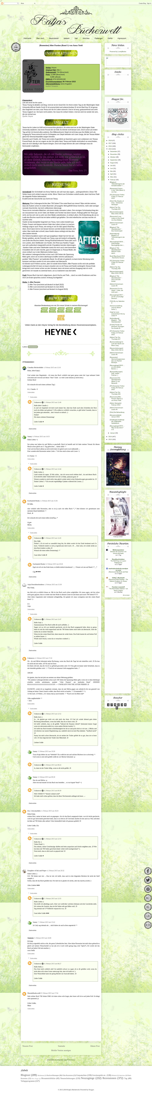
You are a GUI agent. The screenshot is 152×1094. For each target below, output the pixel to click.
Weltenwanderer (118, 550)
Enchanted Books (33, 501)
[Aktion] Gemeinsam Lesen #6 (116, 285)
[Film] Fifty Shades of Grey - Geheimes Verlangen (117, 202)
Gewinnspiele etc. (99, 1075)
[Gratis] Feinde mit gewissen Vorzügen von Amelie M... (117, 326)
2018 (110, 140)
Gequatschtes (81, 1075)
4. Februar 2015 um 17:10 (43, 658)
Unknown (37, 402)
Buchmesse (41, 1075)
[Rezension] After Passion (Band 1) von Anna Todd (116, 398)
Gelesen (66, 38)
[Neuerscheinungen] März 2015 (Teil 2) (116, 272)
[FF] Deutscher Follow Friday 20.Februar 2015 (117, 262)
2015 (110, 149)
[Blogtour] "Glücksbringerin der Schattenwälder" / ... (117, 184)
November (113, 154)
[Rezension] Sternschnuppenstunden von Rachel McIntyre (117, 359)
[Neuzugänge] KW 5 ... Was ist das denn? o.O (117, 427)
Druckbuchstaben (118, 559)
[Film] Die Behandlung (117, 412)
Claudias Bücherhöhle (35, 367)
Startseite (27, 38)
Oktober (113, 157)
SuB (75, 38)
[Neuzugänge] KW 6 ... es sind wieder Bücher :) (117, 367)
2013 (110, 439)
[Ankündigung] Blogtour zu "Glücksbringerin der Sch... (117, 236)
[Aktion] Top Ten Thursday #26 (115, 393)
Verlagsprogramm (28, 1081)
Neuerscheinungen (67, 1078)
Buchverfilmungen (53, 1075)
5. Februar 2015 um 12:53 (52, 839)
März (112, 177)
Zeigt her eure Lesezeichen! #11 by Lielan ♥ (117, 313)
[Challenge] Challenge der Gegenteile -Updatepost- (117, 421)
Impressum (121, 38)
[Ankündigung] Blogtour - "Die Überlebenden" (115, 320)
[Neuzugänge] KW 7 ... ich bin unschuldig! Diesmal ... (117, 296)
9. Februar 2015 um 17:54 (49, 993)
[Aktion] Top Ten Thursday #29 (115, 208)
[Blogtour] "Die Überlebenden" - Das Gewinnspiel (116, 229)
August (112, 163)
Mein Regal (35, 1078)
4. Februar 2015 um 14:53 (41, 436)
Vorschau (86, 38)
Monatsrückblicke (48, 1078)
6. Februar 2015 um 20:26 (54, 564)
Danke (110, 38)
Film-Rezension (67, 1075)
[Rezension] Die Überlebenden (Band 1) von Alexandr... (115, 380)
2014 (110, 436)
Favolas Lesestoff (118, 587)
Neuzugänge (88, 1078)
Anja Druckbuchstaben (35, 584)
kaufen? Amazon (52, 86)
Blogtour (25, 1075)
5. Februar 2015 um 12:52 (52, 714)
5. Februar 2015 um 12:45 (52, 538)
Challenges (98, 38)
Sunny (29, 436)
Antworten (30, 392)
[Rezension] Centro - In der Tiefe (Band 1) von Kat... (117, 190)
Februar (113, 180)
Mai (111, 171)
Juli (111, 165)
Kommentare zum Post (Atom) (65, 1060)
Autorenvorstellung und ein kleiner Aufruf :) (116, 307)
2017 (110, 143)
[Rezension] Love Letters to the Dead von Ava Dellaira (117, 218)
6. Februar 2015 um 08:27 (52, 964)
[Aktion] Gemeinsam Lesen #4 (116, 408)
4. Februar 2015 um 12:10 (52, 367)
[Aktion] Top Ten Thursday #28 (115, 268)
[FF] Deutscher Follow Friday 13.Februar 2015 (117, 332)
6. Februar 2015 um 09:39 (52, 790)
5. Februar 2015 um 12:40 (52, 402)
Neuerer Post (27, 1046)
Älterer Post (95, 1046)
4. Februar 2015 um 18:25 (49, 811)
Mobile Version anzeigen (61, 1050)
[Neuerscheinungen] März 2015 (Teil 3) (116, 212)
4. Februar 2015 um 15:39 (53, 584)
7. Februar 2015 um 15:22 (46, 922)
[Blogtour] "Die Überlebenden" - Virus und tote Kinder (116, 278)
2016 (110, 146)
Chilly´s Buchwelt (118, 578)
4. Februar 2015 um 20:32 (55, 870)
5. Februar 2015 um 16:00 (42, 938)
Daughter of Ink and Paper (37, 870)
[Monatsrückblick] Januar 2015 (115, 416)
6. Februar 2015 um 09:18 (46, 777)
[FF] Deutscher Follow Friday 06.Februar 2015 (117, 387)
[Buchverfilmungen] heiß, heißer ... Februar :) (116, 373)
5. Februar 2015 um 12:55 (52, 898)
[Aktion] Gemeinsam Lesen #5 (116, 353)
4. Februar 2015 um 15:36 (48, 501)
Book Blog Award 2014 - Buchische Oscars (117, 257)
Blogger (91, 1090)
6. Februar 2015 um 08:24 (52, 765)
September (114, 160)
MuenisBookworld (33, 993)
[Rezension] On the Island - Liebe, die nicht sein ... (116, 290)
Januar (112, 433)
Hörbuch (114, 1075)
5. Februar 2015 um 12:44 (52, 469)
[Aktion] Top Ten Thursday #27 (115, 338)
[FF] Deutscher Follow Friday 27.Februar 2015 (117, 196)
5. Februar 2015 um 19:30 (46, 751)
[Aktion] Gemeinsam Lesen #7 (116, 223)
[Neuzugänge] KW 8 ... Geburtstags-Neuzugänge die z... (117, 243)
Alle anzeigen (126, 595)
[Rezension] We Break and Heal (118, 572)
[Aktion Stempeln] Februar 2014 (115, 404)
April (112, 174)
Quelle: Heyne (27, 116)
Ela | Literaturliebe (34, 811)
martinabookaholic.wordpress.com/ (118, 569)
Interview (122, 1075)
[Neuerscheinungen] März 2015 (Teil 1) (116, 349)
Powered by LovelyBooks (118, 51)
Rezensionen (54, 38)
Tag (125, 1078)
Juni (111, 168)
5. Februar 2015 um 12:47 (52, 619)
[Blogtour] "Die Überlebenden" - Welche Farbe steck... (116, 250)
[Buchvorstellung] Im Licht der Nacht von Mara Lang (117, 343)
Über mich (40, 38)
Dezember (113, 151)
